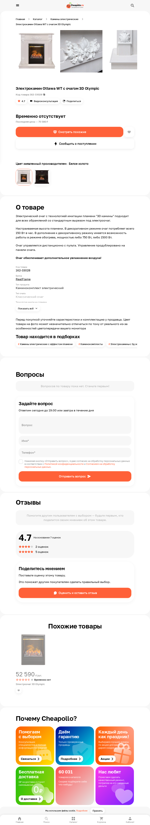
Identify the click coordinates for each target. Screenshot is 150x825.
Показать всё (26, 308)
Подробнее (81, 810)
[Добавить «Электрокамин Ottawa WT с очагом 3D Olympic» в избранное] (129, 132)
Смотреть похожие (72, 132)
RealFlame (23, 279)
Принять (98, 810)
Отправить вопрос (72, 476)
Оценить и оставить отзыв (78, 593)
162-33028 (36, 94)
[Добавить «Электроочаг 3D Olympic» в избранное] (19, 690)
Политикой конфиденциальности (64, 463)
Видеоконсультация (46, 101)
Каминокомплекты (91, 344)
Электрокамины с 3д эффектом (128, 344)
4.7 (23, 101)
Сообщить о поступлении (77, 144)
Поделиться (74, 101)
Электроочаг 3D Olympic (30, 684)
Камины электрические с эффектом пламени (46, 344)
